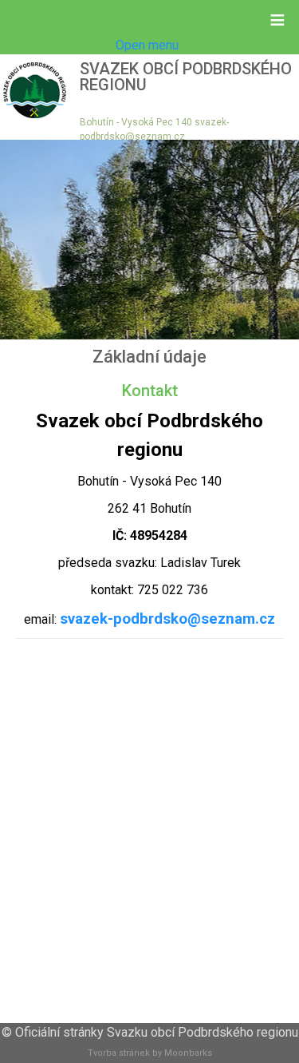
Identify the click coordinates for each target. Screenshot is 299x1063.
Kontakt (150, 390)
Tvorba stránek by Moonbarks (150, 1053)
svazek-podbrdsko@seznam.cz (167, 619)
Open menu (147, 45)
